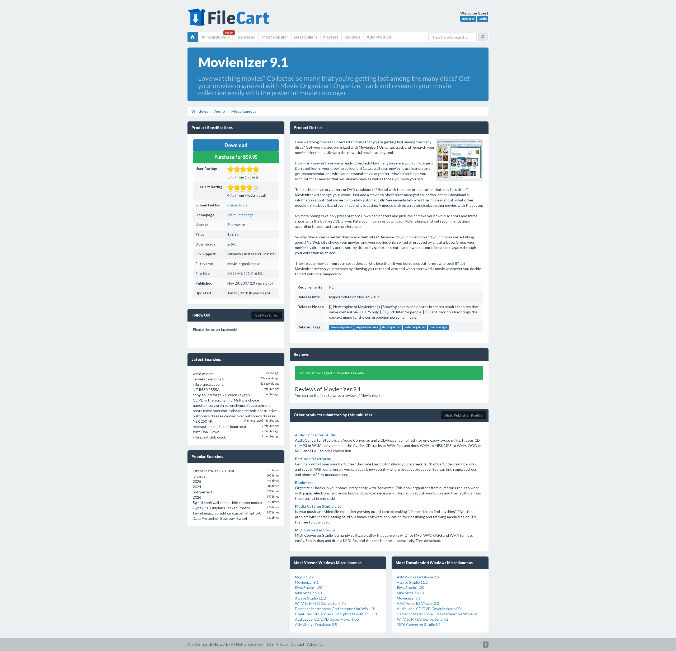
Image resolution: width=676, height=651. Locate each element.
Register (468, 19)
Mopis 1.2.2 (304, 577)
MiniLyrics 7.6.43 (308, 593)
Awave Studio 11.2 (310, 598)
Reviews (352, 36)
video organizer (415, 327)
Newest (331, 36)
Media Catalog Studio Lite (318, 506)
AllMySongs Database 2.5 (316, 624)
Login (482, 19)
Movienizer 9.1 (307, 582)
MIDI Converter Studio (315, 530)
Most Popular (274, 36)
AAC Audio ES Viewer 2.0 (418, 603)
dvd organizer (391, 327)
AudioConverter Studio (315, 435)
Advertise (315, 644)
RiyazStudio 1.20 (308, 587)
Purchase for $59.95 (235, 157)
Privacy (282, 644)
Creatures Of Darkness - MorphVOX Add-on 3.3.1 (336, 614)
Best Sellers (305, 36)
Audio (219, 111)
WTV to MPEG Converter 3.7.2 (320, 603)
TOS (270, 644)
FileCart (229, 20)
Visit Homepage (240, 215)
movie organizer (341, 327)
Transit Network (214, 644)
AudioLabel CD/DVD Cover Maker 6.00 (327, 619)
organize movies (367, 327)
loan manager (438, 327)
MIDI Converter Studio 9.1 (419, 624)
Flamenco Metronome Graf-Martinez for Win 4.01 (335, 608)
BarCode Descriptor (313, 458)
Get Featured (267, 315)
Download (236, 145)
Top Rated (245, 36)
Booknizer (304, 482)
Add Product (379, 36)
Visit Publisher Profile (463, 415)
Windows (216, 36)
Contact (297, 644)
